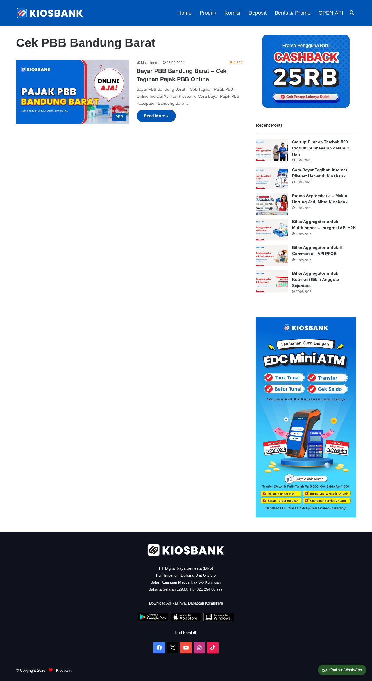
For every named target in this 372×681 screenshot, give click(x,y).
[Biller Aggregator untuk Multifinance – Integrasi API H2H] (272, 229)
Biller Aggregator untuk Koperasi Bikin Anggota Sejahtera (315, 279)
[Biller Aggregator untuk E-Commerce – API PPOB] (272, 255)
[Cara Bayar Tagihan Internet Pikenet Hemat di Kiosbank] (272, 178)
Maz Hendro (150, 63)
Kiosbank (63, 670)
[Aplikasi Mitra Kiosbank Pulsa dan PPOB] (153, 620)
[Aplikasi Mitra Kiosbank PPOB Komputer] (218, 620)
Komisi (232, 13)
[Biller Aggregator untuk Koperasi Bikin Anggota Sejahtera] (272, 281)
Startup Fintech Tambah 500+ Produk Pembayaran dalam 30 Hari (321, 148)
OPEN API (331, 13)
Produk (208, 13)
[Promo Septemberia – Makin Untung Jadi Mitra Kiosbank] (272, 204)
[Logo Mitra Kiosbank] (50, 13)
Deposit (257, 13)
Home (184, 13)
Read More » (156, 115)
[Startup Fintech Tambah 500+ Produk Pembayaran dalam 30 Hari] (272, 150)
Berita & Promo (292, 13)
